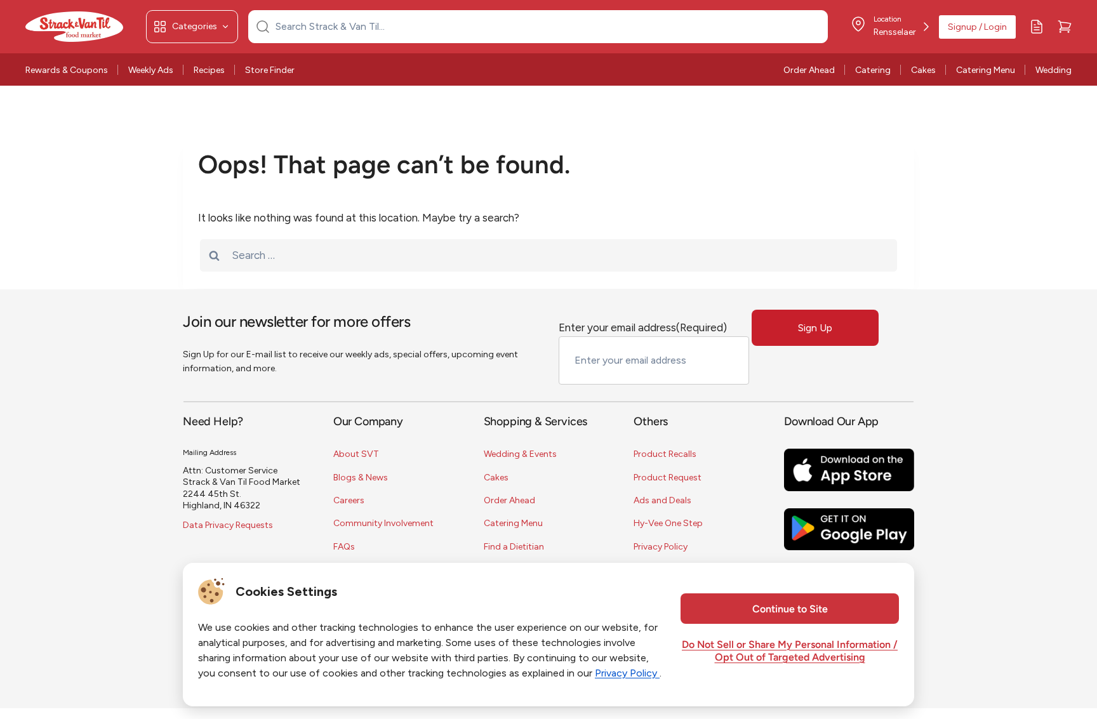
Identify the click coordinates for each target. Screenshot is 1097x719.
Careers (348, 500)
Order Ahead (809, 70)
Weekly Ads (150, 70)
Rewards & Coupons (66, 70)
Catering (873, 70)
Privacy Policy (661, 546)
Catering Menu (985, 70)
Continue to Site (790, 610)
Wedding (1053, 70)
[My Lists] (1036, 27)
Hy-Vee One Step (668, 523)
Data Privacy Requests (228, 525)
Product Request (667, 477)
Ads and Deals (662, 500)
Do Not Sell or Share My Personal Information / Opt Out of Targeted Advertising (790, 651)
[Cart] (1065, 26)
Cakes (923, 70)
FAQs (344, 546)
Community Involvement (383, 523)
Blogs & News (360, 477)
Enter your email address (643, 327)
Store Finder (270, 70)
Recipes (209, 70)
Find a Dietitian (514, 546)
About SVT (356, 454)
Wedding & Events (520, 454)
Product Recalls (665, 454)
